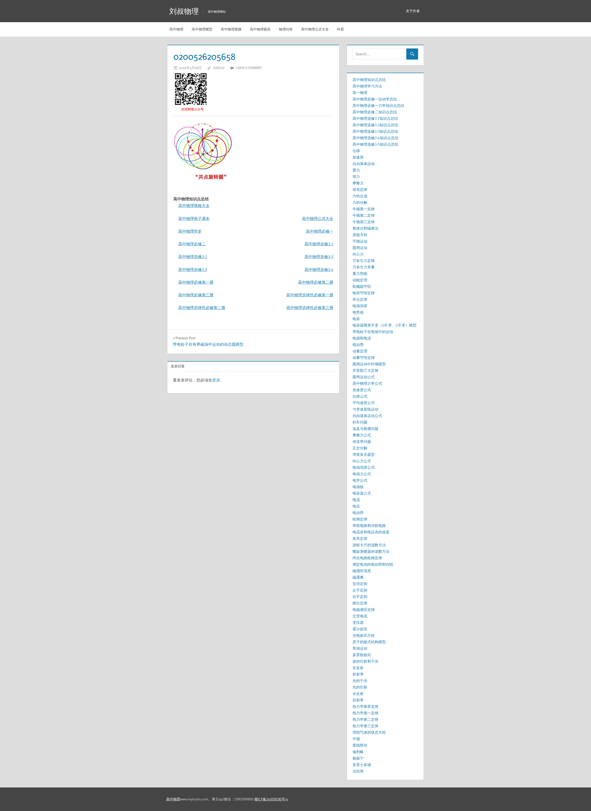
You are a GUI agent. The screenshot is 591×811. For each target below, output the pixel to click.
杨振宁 (358, 758)
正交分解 (360, 448)
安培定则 (360, 583)
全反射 (358, 667)
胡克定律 (360, 189)
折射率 (358, 674)
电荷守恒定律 (364, 293)
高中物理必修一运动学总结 (375, 99)
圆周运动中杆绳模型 (369, 364)
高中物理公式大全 (315, 29)
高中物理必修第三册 (196, 294)
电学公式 (360, 480)
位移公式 (360, 396)
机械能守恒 (362, 286)
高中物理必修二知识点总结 (375, 112)
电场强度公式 (364, 467)
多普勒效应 (362, 654)
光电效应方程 (364, 635)
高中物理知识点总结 (369, 79)
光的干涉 (360, 680)
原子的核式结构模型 (369, 642)
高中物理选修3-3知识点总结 (375, 131)
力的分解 (360, 202)
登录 (216, 380)
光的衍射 (360, 687)
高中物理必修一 (319, 231)
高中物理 (176, 29)
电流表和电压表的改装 (371, 532)
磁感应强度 (362, 570)
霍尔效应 (360, 629)
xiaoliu (218, 68)
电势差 (358, 312)
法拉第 (358, 771)
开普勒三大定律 (365, 370)
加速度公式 (362, 389)
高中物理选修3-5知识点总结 (375, 144)
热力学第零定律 (365, 706)
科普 (340, 29)
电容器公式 (362, 493)
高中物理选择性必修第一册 (309, 294)
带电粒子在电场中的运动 (373, 331)
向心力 (358, 254)
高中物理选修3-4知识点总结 (375, 137)
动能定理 (360, 280)
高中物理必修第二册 (315, 282)
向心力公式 (362, 461)
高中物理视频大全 (194, 205)
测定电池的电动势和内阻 (373, 564)
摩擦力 (358, 183)
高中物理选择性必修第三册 (309, 307)
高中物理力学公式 (367, 383)
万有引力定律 (364, 260)
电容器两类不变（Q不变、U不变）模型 (384, 325)
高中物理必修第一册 (196, 282)
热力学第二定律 (365, 719)
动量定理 (360, 351)
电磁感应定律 (364, 609)
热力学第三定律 (365, 726)
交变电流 (360, 616)
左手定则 (360, 590)
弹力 (356, 176)
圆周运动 (360, 247)
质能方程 (360, 234)
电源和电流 (362, 338)
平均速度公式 (364, 402)
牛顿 (356, 738)
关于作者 (413, 11)
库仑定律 (360, 299)
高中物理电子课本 (194, 218)
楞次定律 (360, 603)
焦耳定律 (360, 538)
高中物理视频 (231, 29)
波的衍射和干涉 (365, 661)
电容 (356, 318)
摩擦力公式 (362, 435)
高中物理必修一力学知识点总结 (378, 105)
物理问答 (286, 29)
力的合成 (360, 196)
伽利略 (358, 751)
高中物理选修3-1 (319, 243)
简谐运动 (360, 648)
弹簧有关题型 (364, 454)
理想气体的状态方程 (369, 732)
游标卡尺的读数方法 (369, 545)
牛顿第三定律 (364, 221)
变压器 (358, 622)
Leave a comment (249, 68)
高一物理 (360, 92)
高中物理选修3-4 (319, 269)
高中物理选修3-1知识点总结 (375, 118)
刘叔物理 (184, 11)
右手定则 (360, 596)
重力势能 (360, 273)
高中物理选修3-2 (192, 256)
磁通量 (358, 577)
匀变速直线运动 (365, 409)
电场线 (358, 486)
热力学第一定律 (365, 713)
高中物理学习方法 (367, 86)
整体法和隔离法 (365, 228)
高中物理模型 (202, 29)
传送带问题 (362, 441)
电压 (356, 506)
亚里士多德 (362, 764)
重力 (356, 170)
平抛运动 (360, 241)
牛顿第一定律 (364, 209)
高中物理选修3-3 (192, 269)
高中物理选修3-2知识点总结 (375, 125)
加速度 (358, 157)
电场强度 (360, 305)
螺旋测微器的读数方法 (371, 551)
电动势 (358, 344)
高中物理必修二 (192, 243)
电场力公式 (362, 474)
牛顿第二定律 (364, 215)
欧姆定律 (360, 519)
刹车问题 (360, 422)
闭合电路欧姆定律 (367, 558)
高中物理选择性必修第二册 (201, 307)
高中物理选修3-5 (319, 256)
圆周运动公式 (364, 377)
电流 (356, 499)
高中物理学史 (190, 231)
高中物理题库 (260, 29)
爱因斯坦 (360, 745)
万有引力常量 (364, 267)
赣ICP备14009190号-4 (271, 799)
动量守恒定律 (364, 357)
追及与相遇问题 (365, 428)
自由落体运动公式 (367, 415)
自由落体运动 (364, 163)
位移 (356, 150)
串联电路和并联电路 (369, 525)
